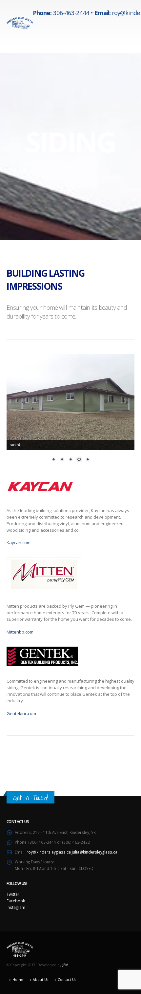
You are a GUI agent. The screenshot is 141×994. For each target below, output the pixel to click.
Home (17, 979)
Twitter (13, 894)
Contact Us (67, 979)
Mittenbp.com (20, 632)
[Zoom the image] (40, 479)
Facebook (16, 900)
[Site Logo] (20, 23)
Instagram (16, 907)
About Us (40, 979)
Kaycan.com (18, 542)
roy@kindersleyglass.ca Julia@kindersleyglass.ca (72, 852)
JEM (65, 965)
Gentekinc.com (21, 713)
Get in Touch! (30, 797)
